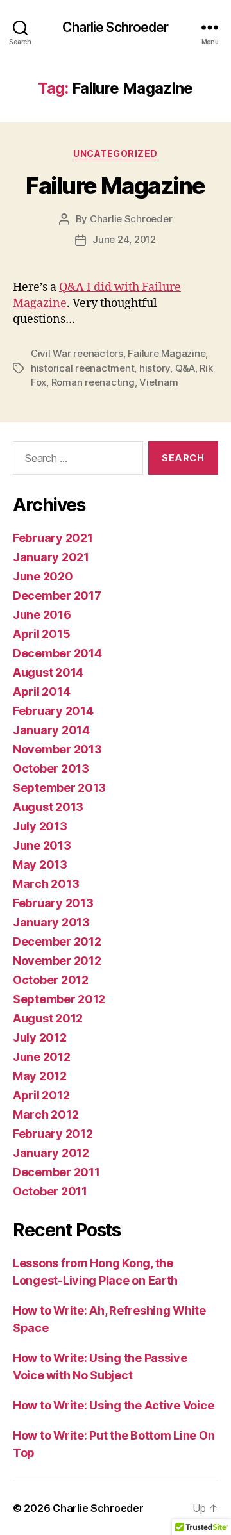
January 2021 (51, 557)
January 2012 (51, 1153)
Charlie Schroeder (115, 27)
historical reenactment (82, 368)
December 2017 (57, 595)
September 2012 (59, 999)
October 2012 (51, 980)
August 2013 (48, 807)
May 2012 (40, 1076)
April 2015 (41, 634)
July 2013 (40, 826)
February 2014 (53, 711)
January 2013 (51, 922)
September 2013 (59, 787)
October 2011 (50, 1191)
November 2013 (57, 749)
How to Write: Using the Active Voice (113, 1405)
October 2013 (51, 768)
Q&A (185, 368)
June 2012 (42, 1056)
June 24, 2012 (124, 239)
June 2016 (42, 614)
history (154, 368)
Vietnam (158, 382)
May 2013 (40, 864)
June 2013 (42, 845)
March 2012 (45, 1114)
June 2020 (43, 576)
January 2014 (51, 730)
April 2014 (41, 691)
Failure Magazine (115, 186)
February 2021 (53, 538)
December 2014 (57, 653)
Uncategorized (115, 153)
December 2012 (57, 941)
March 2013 (46, 884)
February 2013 (53, 903)
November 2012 (57, 960)
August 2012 (48, 1018)
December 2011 (56, 1172)
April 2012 (41, 1095)
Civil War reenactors (77, 353)
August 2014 (48, 672)
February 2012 (53, 1133)
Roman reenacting (93, 382)
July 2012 (40, 1037)
